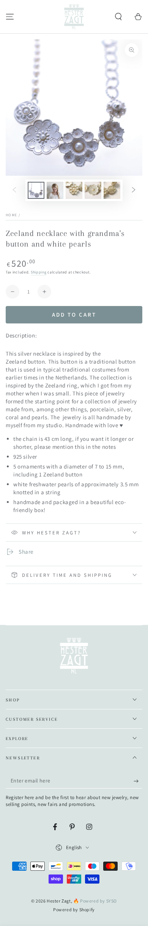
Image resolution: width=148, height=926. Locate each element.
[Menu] (10, 16)
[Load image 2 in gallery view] (55, 190)
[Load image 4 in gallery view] (93, 190)
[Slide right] (133, 190)
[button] (118, 16)
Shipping (39, 272)
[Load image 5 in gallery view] (112, 190)
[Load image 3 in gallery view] (74, 190)
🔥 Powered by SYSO (95, 901)
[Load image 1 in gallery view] (36, 190)
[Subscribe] (138, 781)
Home (11, 214)
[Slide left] (14, 190)
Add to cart (74, 314)
